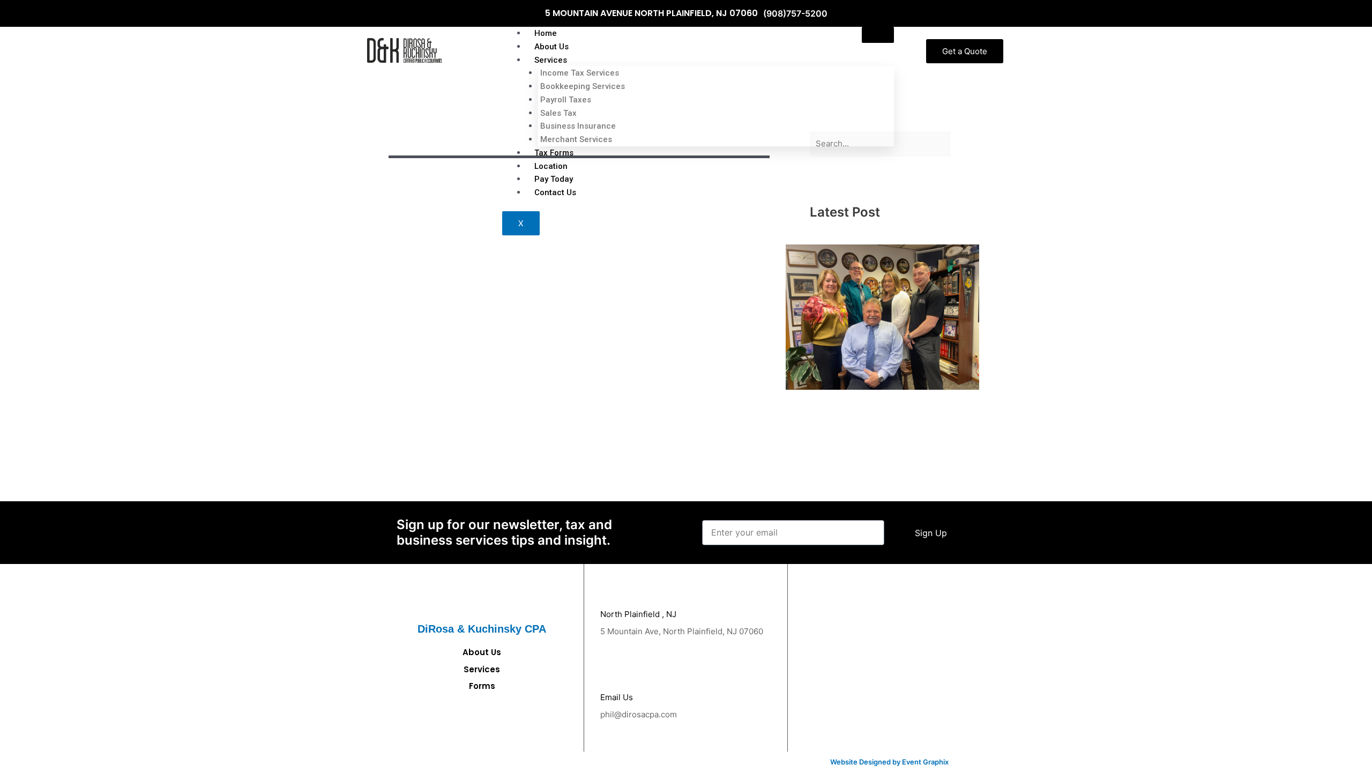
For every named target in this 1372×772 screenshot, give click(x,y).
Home (545, 33)
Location (551, 166)
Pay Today (553, 179)
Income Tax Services (579, 73)
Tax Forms (553, 153)
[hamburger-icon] (878, 35)
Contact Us (555, 192)
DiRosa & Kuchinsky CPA (481, 629)
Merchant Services (576, 139)
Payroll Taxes (565, 100)
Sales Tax (558, 113)
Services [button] (550, 60)
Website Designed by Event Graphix (889, 762)
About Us (551, 46)
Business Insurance (578, 126)
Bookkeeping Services (582, 86)
